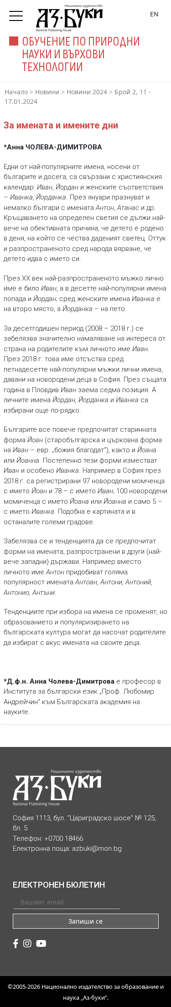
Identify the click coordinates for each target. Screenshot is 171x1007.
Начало (16, 91)
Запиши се (85, 921)
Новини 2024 (87, 91)
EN (154, 14)
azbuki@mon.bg (97, 848)
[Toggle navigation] (18, 13)
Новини (47, 91)
